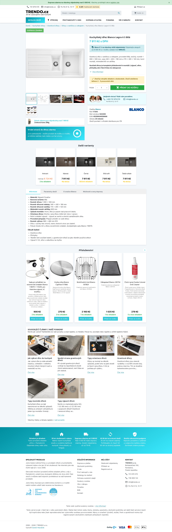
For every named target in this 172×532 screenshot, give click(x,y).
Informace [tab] (33, 192)
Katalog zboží (34, 20)
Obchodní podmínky (84, 466)
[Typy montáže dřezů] (41, 388)
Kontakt (139, 20)
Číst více (31, 372)
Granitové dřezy (124, 358)
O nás (79, 469)
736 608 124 (133, 478)
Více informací (97, 72)
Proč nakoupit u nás (72, 20)
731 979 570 (33, 7)
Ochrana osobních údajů (86, 478)
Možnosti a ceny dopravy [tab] (93, 192)
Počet (91, 88)
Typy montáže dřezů (37, 401)
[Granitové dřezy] (130, 345)
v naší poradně (58, 420)
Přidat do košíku (127, 87)
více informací (100, 506)
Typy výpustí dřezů (66, 401)
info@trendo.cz (48, 7)
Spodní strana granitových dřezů (69, 359)
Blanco (98, 109)
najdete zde (114, 2)
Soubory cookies (83, 481)
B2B (78, 490)
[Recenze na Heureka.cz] (53, 493)
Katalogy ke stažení (84, 475)
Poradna (110, 20)
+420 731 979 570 (113, 99)
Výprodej (52, 20)
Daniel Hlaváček (38, 528)
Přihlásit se (105, 466)
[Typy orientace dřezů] (100, 345)
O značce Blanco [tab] (69, 192)
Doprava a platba (93, 20)
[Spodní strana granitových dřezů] (71, 345)
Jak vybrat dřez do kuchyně (40, 358)
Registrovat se (106, 469)
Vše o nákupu (124, 20)
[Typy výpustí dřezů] (71, 388)
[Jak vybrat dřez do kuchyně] (41, 345)
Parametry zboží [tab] (50, 192)
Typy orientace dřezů (97, 358)
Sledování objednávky (109, 463)
